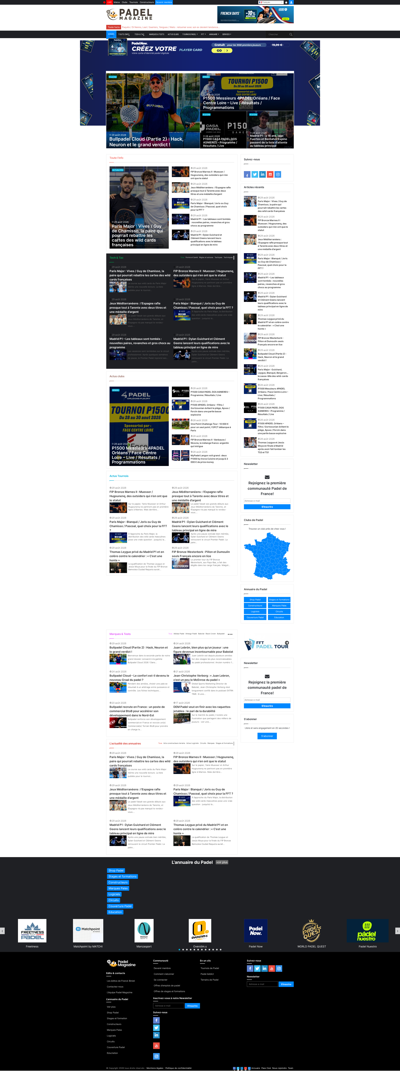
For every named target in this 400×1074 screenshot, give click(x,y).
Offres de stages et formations (169, 991)
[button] (255, 599)
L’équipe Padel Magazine (119, 992)
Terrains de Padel (209, 979)
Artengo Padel (191, 634)
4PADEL (206, 77)
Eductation (112, 1053)
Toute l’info (123, 34)
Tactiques (218, 257)
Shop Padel (113, 1012)
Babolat (201, 634)
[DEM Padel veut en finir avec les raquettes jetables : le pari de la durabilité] (181, 718)
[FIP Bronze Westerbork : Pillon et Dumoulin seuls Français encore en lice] (180, 563)
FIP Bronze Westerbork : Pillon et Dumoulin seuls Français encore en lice (271, 341)
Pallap (368, 946)
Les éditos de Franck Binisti (121, 980)
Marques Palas (114, 1030)
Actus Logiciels (192, 743)
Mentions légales (155, 1068)
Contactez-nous (115, 986)
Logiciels (111, 1035)
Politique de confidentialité (178, 1068)
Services (226, 34)
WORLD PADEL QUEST (200, 946)
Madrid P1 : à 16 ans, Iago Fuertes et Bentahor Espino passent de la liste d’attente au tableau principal (268, 141)
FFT (202, 34)
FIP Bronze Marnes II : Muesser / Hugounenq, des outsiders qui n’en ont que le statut (209, 175)
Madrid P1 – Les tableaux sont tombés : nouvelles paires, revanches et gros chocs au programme (211, 222)
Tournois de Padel (210, 968)
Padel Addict (207, 974)
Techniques (228, 257)
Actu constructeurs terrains (174, 743)
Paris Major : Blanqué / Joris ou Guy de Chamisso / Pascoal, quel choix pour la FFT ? (209, 206)
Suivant (286, 643)
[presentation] (2, 931)
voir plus (222, 862)
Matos (117, 2)
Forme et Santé (192, 257)
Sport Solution (312, 946)
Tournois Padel (189, 34)
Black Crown (211, 634)
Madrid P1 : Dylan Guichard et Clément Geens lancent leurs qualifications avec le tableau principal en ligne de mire (201, 343)
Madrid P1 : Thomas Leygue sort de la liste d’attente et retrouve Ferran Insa (160, 27)
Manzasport (32, 946)
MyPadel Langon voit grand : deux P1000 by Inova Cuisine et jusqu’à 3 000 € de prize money (209, 458)
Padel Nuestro (256, 946)
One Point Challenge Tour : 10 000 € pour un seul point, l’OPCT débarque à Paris (211, 427)
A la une (112, 77)
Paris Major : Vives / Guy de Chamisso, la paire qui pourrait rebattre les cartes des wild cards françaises (137, 235)
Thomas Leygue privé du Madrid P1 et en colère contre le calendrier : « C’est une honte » (137, 556)
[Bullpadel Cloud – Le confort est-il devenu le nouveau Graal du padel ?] (118, 687)
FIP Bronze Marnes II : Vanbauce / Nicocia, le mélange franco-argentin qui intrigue (210, 443)
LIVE (110, 2)
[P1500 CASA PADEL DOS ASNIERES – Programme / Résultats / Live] (223, 129)
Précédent (247, 643)
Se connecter (160, 979)
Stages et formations (224, 743)
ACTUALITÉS (117, 170)
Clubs (124, 2)
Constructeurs (147, 2)
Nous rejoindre (279, 1068)
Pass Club (266, 1068)
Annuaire (213, 34)
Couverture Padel (116, 1047)
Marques (211, 743)
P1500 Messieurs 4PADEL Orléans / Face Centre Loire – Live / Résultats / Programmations (241, 103)
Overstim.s (88, 946)
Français (266, 2)
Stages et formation (117, 1018)
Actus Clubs (173, 34)
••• (233, 258)
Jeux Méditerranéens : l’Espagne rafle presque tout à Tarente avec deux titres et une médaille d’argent (211, 190)
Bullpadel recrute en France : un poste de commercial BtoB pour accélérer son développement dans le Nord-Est (137, 711)
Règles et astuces (206, 257)
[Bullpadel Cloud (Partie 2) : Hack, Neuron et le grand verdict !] (153, 110)
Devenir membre (164, 2)
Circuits (203, 743)
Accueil (111, 34)
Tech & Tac (139, 34)
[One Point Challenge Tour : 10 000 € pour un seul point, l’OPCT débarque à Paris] (180, 424)
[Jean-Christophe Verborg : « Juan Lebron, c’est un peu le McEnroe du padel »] (181, 687)
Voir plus (111, 1006)
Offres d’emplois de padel (167, 985)
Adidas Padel (179, 634)
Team (290, 1068)
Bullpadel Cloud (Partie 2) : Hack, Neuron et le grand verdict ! (146, 141)
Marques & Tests (156, 34)
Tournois (133, 2)
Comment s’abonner (164, 974)
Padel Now (144, 946)
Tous (182, 257)
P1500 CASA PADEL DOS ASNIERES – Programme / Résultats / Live (220, 142)
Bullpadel (221, 634)
